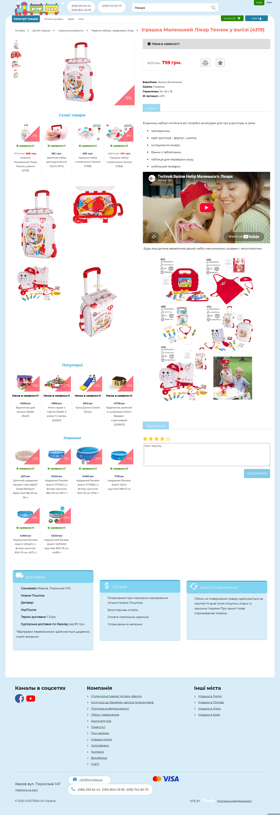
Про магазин (100, 733)
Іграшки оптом (101, 739)
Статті (95, 764)
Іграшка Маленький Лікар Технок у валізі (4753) (25, 164)
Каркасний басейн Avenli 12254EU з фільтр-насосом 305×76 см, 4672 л (25, 546)
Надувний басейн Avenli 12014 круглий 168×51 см (119, 484)
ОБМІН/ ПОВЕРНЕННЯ (219, 588)
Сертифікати (100, 745)
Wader (71, 19)
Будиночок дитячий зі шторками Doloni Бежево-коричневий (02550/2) (119, 416)
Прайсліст (98, 727)
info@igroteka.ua (90, 780)
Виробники (99, 758)
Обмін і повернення (105, 714)
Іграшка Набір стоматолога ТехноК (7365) (119, 161)
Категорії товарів (26, 19)
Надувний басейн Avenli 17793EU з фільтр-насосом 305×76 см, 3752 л (87, 486)
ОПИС (151, 108)
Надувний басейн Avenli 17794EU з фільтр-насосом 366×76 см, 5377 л (56, 486)
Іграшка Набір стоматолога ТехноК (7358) (88, 161)
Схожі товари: (72, 115)
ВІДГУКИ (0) (156, 426)
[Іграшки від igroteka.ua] (39, 14)
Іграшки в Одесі (209, 708)
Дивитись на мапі (26, 789)
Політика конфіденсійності (234, 800)
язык (269, 2)
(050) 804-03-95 (81, 9)
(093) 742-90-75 (111, 5)
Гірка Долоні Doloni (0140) (87, 409)
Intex (81, 19)
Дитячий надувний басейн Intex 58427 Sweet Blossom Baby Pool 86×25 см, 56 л (25, 489)
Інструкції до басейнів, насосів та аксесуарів (122, 702)
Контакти (97, 752)
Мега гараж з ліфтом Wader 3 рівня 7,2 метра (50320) (56, 414)
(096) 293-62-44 (81, 5)
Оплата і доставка (54, 19)
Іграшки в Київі (209, 714)
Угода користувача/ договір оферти (116, 696)
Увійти (255, 18)
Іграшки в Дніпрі (210, 696)
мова (259, 2)
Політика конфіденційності (110, 708)
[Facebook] (20, 702)
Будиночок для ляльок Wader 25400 (25, 411)
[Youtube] (31, 702)
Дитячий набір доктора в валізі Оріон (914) (56, 161)
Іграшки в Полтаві (211, 702)
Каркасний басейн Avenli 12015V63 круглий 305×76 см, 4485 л (56, 546)
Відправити (257, 473)
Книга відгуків (101, 721)
